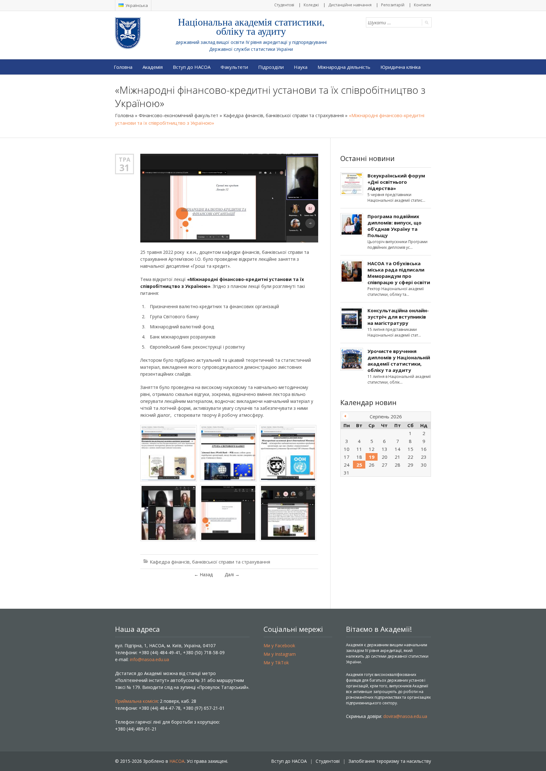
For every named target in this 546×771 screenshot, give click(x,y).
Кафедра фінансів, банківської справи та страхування (283, 115)
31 (124, 167)
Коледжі (311, 5)
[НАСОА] (140, 33)
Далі (232, 574)
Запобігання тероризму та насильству (390, 761)
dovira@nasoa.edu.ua (405, 716)
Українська (136, 5)
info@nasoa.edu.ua (149, 659)
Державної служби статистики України (251, 49)
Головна (123, 67)
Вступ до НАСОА (191, 67)
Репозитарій (392, 5)
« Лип (345, 416)
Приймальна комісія (136, 701)
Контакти (422, 5)
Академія (153, 67)
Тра (124, 159)
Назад (203, 574)
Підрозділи (271, 67)
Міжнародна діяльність (344, 67)
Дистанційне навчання (350, 5)
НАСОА (177, 761)
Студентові (284, 5)
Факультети (234, 67)
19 (371, 457)
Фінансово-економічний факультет (178, 115)
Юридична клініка (400, 67)
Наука (300, 67)
